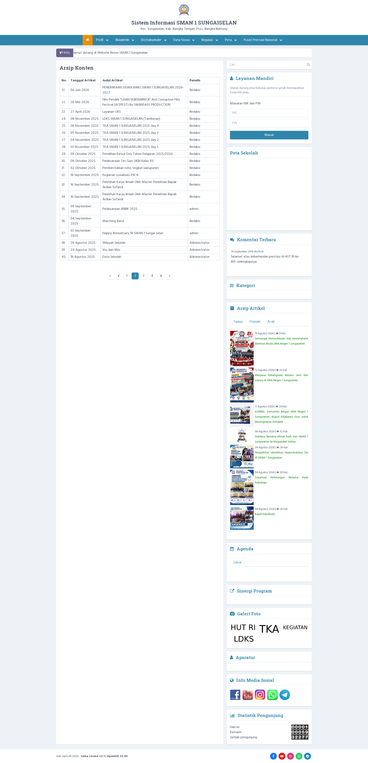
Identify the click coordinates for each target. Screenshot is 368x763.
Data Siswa (181, 40)
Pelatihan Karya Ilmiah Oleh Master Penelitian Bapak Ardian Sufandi (139, 184)
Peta (229, 40)
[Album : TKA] (269, 629)
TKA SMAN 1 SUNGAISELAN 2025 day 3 (130, 133)
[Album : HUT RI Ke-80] (243, 629)
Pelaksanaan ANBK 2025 (119, 209)
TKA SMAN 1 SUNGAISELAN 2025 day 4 (130, 126)
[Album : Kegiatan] (295, 629)
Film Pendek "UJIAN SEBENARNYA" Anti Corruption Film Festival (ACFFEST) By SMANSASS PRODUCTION (141, 102)
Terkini (238, 322)
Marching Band (113, 221)
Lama (237, 562)
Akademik (122, 40)
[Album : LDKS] (243, 639)
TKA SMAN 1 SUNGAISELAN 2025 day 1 (130, 147)
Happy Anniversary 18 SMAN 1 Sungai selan (132, 233)
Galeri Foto (248, 613)
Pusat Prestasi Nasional (261, 40)
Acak (271, 322)
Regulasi (207, 40)
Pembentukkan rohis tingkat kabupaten (130, 168)
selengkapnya (247, 267)
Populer (255, 322)
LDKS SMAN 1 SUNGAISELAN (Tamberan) (131, 119)
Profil (100, 40)
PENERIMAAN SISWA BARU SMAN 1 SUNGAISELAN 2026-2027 (143, 90)
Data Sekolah (111, 257)
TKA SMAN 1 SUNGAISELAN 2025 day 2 (130, 140)
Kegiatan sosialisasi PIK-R (120, 175)
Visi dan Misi (111, 250)
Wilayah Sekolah (113, 243)
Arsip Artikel (250, 308)
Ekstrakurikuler (151, 40)
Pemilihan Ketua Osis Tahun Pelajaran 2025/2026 (137, 154)
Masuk (269, 135)
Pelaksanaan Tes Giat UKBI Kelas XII (128, 161)
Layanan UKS (111, 112)
